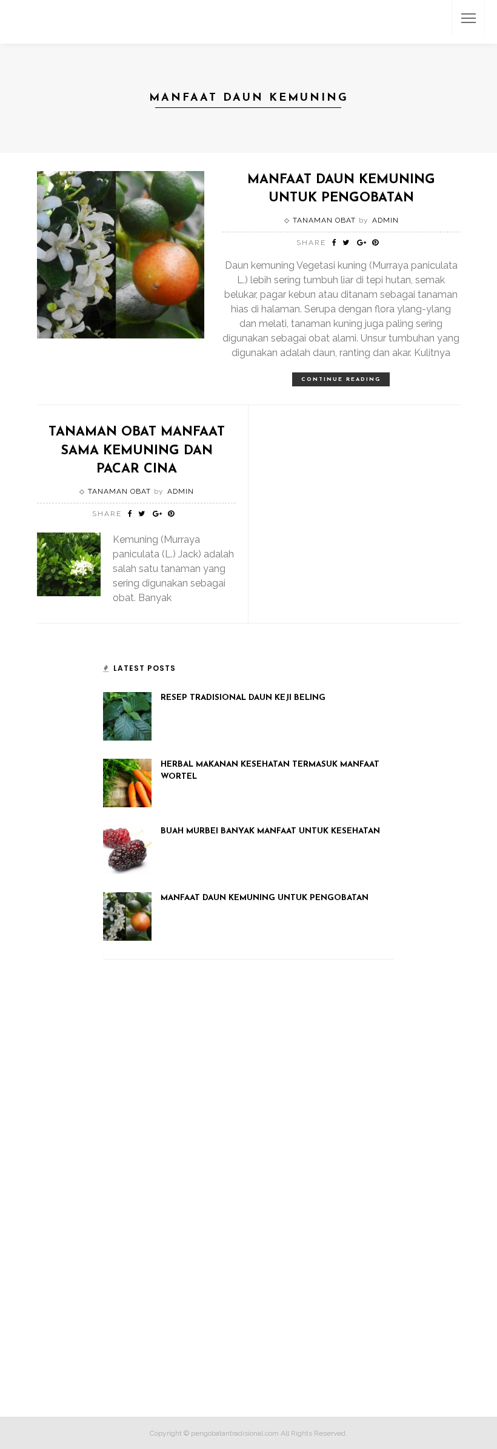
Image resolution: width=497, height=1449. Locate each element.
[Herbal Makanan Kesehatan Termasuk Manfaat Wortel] (127, 782)
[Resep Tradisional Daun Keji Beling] (127, 716)
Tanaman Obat (324, 220)
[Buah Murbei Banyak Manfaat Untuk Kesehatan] (127, 849)
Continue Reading (341, 379)
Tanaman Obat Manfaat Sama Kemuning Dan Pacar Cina (136, 450)
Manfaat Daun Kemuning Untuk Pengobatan (265, 898)
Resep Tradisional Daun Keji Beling (243, 698)
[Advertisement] (194, 1194)
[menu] (468, 18)
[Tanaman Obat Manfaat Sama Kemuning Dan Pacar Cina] (69, 563)
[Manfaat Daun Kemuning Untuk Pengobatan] (120, 253)
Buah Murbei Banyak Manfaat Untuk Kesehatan (270, 831)
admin (385, 220)
